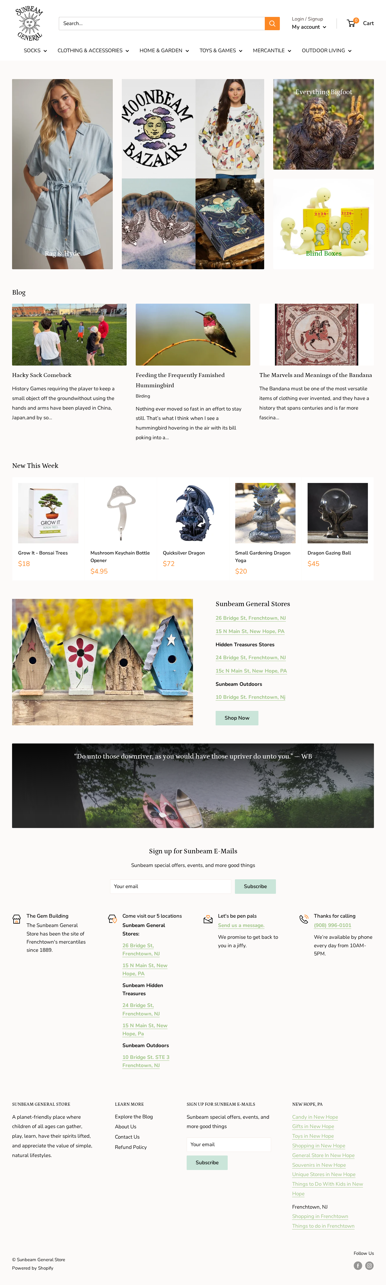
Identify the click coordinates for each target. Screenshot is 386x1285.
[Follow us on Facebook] (358, 1265)
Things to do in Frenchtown (323, 1226)
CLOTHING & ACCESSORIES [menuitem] (90, 50)
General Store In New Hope (323, 1155)
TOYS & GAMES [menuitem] (218, 50)
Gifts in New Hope (313, 1126)
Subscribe (255, 886)
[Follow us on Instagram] (369, 1265)
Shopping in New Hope (318, 1145)
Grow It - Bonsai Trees (43, 553)
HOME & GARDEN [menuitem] (161, 50)
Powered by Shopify (32, 1268)
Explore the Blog (134, 1116)
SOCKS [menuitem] (32, 50)
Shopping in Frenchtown (320, 1216)
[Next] (374, 528)
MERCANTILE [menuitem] (269, 50)
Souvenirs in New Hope (319, 1165)
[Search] (272, 23)
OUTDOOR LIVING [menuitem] (323, 50)
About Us (125, 1126)
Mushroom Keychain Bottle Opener (120, 557)
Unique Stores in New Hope (324, 1174)
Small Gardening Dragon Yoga (262, 557)
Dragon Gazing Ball (329, 553)
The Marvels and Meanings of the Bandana (315, 375)
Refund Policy (131, 1147)
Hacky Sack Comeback (41, 375)
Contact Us (127, 1136)
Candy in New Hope (315, 1117)
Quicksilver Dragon (184, 553)
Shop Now (237, 717)
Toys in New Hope (313, 1136)
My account (306, 26)
